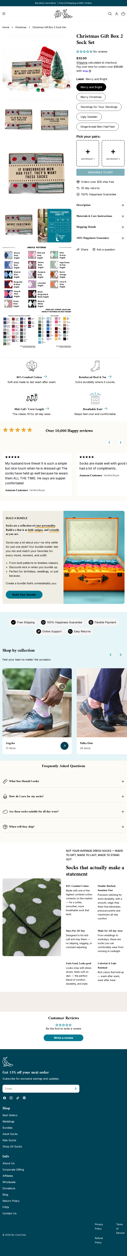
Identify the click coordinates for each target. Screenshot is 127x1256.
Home (5, 27)
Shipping (81, 62)
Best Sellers (9, 1115)
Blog (5, 1194)
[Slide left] (109, 442)
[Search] (110, 13)
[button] (84, 51)
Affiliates (7, 1175)
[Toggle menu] (3, 13)
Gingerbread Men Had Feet (98, 126)
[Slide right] (121, 442)
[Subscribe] (75, 1088)
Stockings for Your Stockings (99, 107)
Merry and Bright (91, 87)
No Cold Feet (18, 1234)
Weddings (8, 1121)
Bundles (7, 1127)
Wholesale (9, 1182)
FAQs (5, 1207)
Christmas (20, 27)
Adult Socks (10, 1134)
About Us (8, 1163)
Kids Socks (9, 1140)
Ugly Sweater (89, 116)
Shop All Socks (12, 1146)
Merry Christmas (91, 97)
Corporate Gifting (13, 1169)
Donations (8, 1188)
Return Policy (11, 1200)
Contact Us (9, 1213)
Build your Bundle (24, 594)
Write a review (63, 1037)
